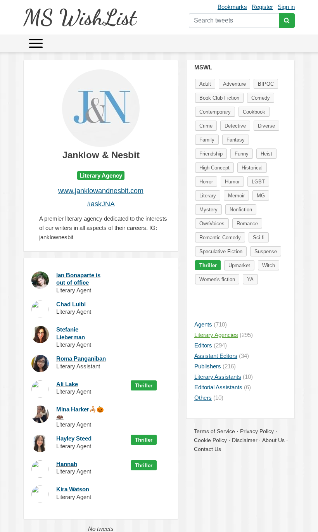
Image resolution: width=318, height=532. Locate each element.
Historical (252, 168)
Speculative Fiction (220, 251)
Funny (242, 154)
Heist (266, 154)
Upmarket (239, 265)
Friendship (211, 154)
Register (262, 6)
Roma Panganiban (81, 358)
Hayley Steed (74, 438)
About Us (273, 440)
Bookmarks (232, 6)
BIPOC (266, 84)
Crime (206, 126)
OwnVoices (212, 223)
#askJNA (101, 204)
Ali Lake (67, 384)
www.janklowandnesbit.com (100, 191)
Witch (268, 265)
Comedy (260, 98)
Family (206, 140)
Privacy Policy (257, 431)
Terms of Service (214, 431)
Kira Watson (72, 489)
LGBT (258, 182)
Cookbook (254, 112)
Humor (232, 182)
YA (250, 279)
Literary (207, 196)
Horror (206, 182)
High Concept (214, 168)
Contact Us (207, 449)
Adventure (234, 84)
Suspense (265, 251)
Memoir (236, 196)
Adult (205, 84)
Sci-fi (258, 237)
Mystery (208, 209)
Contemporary (215, 112)
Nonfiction (241, 209)
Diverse (266, 126)
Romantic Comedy (220, 237)
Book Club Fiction (219, 98)
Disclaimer (245, 440)
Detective (235, 126)
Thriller (143, 386)
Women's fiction (217, 279)
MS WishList (79, 17)
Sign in (286, 6)
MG (261, 196)
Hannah (66, 464)
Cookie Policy (210, 440)
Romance (247, 223)
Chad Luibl (71, 304)
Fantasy (235, 140)
